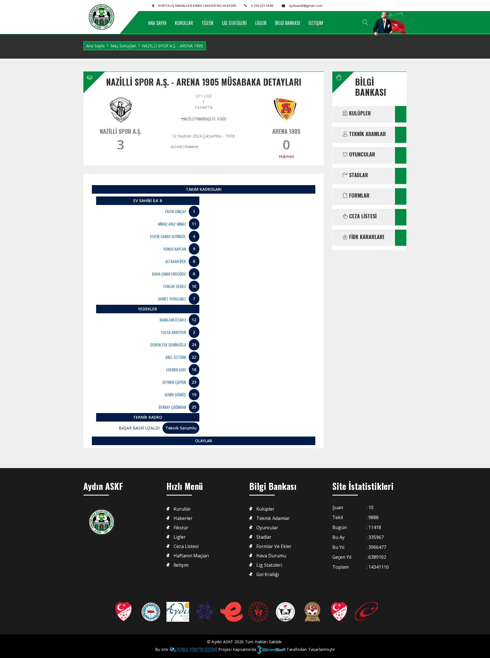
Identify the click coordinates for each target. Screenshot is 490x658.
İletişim (181, 565)
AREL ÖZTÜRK (175, 357)
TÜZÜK (208, 23)
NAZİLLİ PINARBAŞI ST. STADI (204, 119)
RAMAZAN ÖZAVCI (173, 320)
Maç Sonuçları (123, 45)
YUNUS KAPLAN (174, 249)
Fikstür (181, 528)
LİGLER (261, 23)
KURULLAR (184, 23)
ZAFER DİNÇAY (175, 211)
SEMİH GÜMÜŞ (175, 394)
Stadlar (263, 537)
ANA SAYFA (157, 23)
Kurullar (182, 509)
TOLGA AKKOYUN (173, 332)
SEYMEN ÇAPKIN (174, 382)
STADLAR (358, 175)
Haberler (183, 518)
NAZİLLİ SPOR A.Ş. (120, 131)
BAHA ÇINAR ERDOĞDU (169, 274)
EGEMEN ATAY (176, 370)
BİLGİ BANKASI (287, 23)
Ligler (180, 537)
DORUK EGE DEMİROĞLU (168, 345)
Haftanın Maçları (191, 556)
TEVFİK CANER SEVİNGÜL (167, 236)
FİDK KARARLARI (366, 237)
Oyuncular (267, 528)
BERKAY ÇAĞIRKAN (172, 407)
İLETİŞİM (316, 23)
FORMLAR (358, 195)
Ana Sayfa (95, 45)
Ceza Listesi (186, 546)
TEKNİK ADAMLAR (367, 134)
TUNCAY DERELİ (174, 286)
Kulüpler (265, 509)
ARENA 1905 (286, 131)
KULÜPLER (359, 113)
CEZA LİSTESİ (362, 216)
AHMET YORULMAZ (172, 299)
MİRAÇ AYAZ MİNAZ (172, 224)
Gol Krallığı (267, 574)
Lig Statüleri (269, 565)
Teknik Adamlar (273, 518)
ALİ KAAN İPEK (175, 261)
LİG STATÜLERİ (234, 23)
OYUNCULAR (361, 154)
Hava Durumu (271, 556)
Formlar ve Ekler (274, 546)
